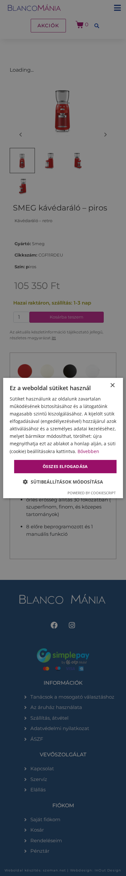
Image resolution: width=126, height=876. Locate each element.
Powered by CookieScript (92, 492)
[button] (63, 482)
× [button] (112, 385)
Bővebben (88, 451)
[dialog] (63, 438)
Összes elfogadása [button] (65, 466)
